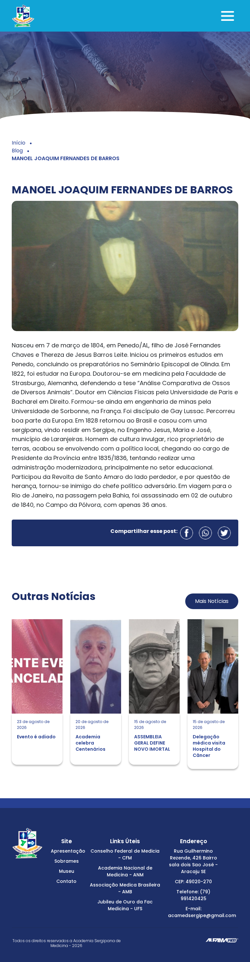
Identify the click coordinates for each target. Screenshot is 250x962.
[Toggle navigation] (227, 16)
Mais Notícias (212, 601)
